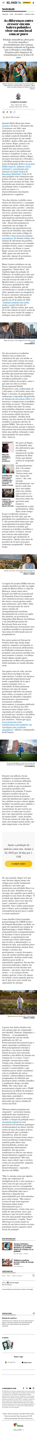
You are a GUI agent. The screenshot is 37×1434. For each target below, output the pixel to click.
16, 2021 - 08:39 (20, 105)
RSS (19, 1418)
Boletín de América (9, 1318)
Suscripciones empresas (11, 1418)
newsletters (7, 1313)
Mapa (18, 1416)
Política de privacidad (10, 1416)
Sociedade (8, 9)
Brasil (3, 1276)
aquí (31, 1289)
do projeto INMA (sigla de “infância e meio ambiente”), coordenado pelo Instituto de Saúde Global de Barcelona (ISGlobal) (18, 169)
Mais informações (6, 1284)
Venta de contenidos (13, 1413)
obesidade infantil (10, 1122)
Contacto (4, 1413)
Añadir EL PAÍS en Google (12, 117)
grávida (5, 126)
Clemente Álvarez (18, 102)
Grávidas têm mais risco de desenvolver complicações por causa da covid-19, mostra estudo (7, 480)
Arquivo (5, 1338)
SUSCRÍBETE (26, 2)
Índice (22, 1418)
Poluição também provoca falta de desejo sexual (24, 1262)
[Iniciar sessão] (33, 2)
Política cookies (30, 1413)
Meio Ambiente (19, 14)
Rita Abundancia (18, 1266)
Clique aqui (18, 864)
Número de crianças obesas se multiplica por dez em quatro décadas (8, 503)
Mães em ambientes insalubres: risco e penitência (6, 458)
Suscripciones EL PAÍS (26, 1416)
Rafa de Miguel (18, 1253)
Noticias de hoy (28, 1418)
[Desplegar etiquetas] (33, 1275)
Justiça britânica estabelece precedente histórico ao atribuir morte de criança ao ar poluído (23, 1247)
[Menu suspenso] (3, 2)
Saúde (11, 14)
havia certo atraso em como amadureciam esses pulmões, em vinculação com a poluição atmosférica (17, 724)
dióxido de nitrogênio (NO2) (18, 399)
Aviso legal (22, 1413)
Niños (9, 1276)
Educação (5, 14)
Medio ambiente (17, 1276)
